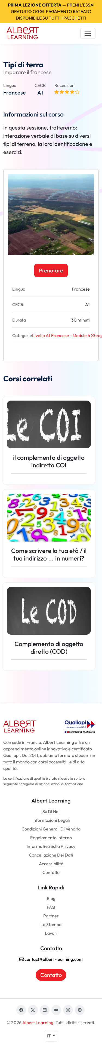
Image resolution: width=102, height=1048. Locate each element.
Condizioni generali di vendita (51, 829)
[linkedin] (45, 1010)
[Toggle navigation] (87, 33)
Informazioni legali (51, 820)
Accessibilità (51, 863)
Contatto (51, 872)
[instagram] (68, 1010)
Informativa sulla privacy (51, 846)
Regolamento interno (51, 837)
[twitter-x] (33, 1010)
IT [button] (49, 1035)
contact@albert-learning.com (53, 959)
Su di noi (51, 811)
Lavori (51, 933)
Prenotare (51, 270)
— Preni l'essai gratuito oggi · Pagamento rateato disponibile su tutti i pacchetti (51, 11)
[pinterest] (80, 1010)
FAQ (51, 907)
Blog (51, 898)
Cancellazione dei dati (51, 855)
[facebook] (21, 1010)
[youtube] (56, 1010)
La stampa (51, 924)
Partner (51, 915)
